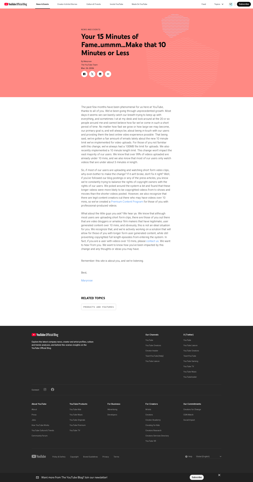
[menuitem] (204, 4)
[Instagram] (45, 389)
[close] (219, 475)
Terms (116, 457)
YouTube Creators (153, 345)
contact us (152, 241)
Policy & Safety (58, 457)
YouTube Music (190, 372)
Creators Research (153, 430)
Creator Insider (151, 351)
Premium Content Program (127, 201)
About (34, 409)
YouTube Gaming (190, 361)
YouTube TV (188, 366)
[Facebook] (52, 389)
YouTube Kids (75, 409)
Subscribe (244, 4)
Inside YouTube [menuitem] (116, 4)
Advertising (112, 409)
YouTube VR (150, 441)
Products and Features (98, 307)
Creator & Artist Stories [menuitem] (67, 4)
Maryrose (87, 280)
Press (34, 415)
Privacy (106, 457)
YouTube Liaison (152, 361)
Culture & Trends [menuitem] (93, 4)
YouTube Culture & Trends (43, 430)
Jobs (34, 420)
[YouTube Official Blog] (15, 4)
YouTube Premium (78, 425)
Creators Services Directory (157, 436)
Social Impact (189, 420)
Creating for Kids (152, 425)
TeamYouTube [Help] (154, 356)
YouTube (149, 340)
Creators (149, 415)
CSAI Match (188, 415)
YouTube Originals (77, 420)
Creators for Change (192, 409)
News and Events (91, 30)
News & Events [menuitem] (42, 4)
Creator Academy (153, 420)
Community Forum (40, 436)
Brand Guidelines (90, 457)
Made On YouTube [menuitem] (139, 4)
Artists (148, 409)
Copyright (74, 457)
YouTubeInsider (190, 377)
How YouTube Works (40, 425)
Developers (112, 415)
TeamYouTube (189, 356)
